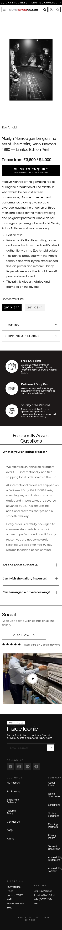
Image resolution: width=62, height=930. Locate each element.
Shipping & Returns (22, 336)
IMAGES (30, 920)
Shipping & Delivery (13, 801)
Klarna (10, 838)
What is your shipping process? (25, 451)
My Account (13, 783)
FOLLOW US (26, 635)
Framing (12, 324)
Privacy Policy (52, 836)
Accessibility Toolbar (55, 869)
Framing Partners (53, 825)
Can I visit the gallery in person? (25, 578)
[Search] (45, 9)
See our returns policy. (34, 416)
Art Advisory (13, 791)
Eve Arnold (9, 127)
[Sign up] (50, 747)
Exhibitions (54, 805)
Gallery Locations (53, 814)
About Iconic (51, 784)
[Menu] (4, 9)
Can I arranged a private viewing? (26, 592)
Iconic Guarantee (54, 795)
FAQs (10, 830)
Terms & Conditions (54, 847)
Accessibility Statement (55, 858)
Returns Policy (11, 812)
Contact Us (13, 822)
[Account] (51, 9)
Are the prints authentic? (20, 565)
